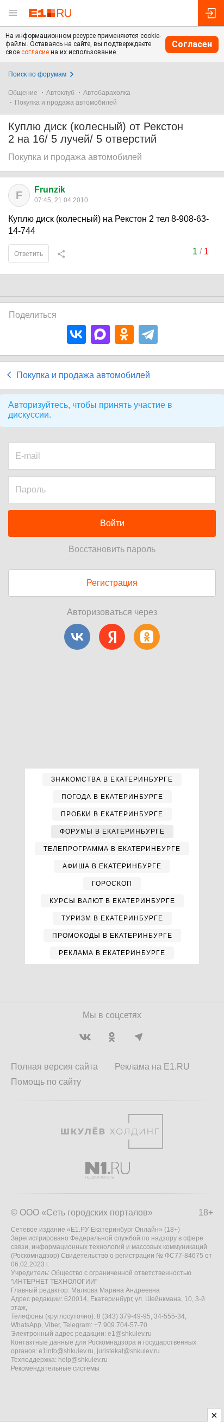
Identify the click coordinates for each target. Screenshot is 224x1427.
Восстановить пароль (112, 549)
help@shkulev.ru (83, 1360)
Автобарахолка (106, 93)
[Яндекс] (112, 637)
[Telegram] (148, 334)
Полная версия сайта (54, 1066)
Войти (112, 523)
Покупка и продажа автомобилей (66, 102)
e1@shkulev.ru (130, 1334)
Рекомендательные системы (55, 1368)
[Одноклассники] (124, 334)
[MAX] (100, 334)
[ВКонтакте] (76, 334)
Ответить (28, 254)
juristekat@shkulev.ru (128, 1351)
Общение (23, 93)
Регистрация (112, 582)
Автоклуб (60, 93)
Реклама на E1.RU (152, 1066)
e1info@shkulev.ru (66, 1351)
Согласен (192, 44)
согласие (35, 52)
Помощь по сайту (46, 1081)
